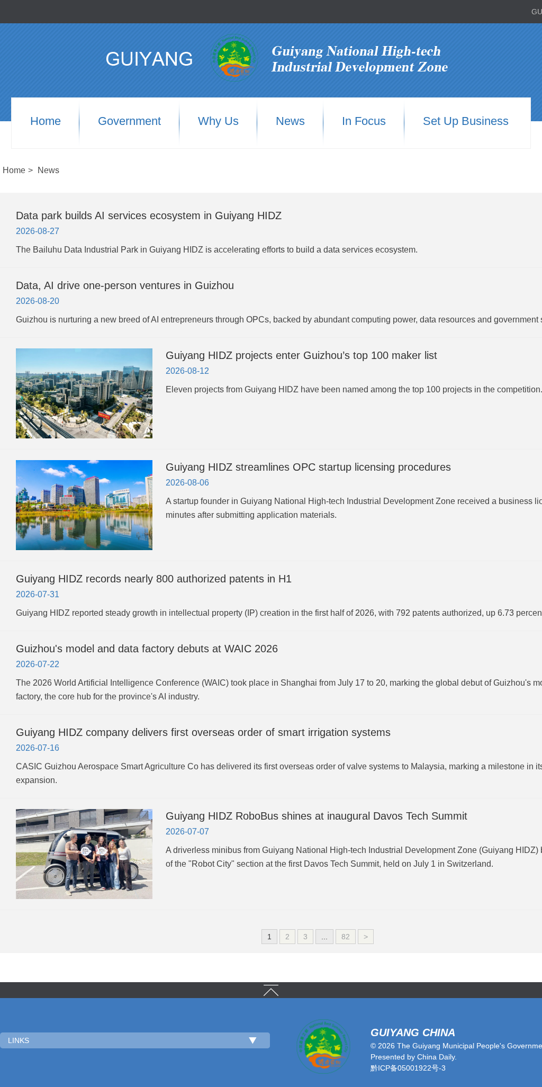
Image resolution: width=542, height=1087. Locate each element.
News (290, 121)
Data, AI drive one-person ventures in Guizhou (125, 285)
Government (129, 121)
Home (45, 121)
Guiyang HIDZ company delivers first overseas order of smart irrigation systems (203, 732)
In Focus (364, 121)
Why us (218, 121)
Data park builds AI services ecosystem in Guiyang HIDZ (149, 215)
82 (345, 936)
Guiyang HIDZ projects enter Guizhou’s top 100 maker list (301, 355)
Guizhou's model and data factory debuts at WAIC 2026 (147, 648)
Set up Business (466, 121)
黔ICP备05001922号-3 (408, 1068)
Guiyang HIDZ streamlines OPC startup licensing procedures (308, 467)
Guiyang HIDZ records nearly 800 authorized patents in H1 (154, 579)
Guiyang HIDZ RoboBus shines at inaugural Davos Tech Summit (316, 816)
